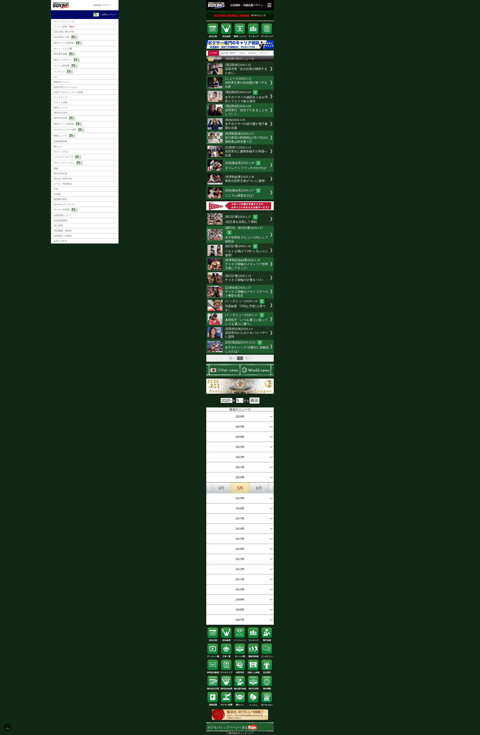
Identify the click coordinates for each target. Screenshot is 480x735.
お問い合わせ (60, 241)
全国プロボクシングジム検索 (68, 92)
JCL (56, 77)
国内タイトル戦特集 (64, 43)
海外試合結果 (60, 118)
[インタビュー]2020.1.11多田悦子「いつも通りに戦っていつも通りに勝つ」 (246, 319)
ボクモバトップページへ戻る (228, 727)
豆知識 (57, 194)
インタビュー (267, 656)
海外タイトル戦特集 (64, 124)
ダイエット (264, 53)
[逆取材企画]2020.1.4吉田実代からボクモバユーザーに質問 (246, 332)
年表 (56, 189)
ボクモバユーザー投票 (65, 129)
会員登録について (63, 215)
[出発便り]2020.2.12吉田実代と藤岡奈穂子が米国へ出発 (246, 151)
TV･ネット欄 (213, 656)
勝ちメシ (58, 146)
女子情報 (213, 53)
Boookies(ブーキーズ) (64, 204)
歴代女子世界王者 (63, 178)
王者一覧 (226, 656)
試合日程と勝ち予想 (64, 31)
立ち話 (241, 53)
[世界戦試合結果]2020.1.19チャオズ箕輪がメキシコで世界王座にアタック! (246, 264)
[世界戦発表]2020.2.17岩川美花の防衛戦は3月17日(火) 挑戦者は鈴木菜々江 (246, 137)
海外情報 (267, 689)
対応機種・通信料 (63, 230)
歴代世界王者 (60, 173)
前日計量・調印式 (228, 53)
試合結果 (226, 36)
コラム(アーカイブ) (63, 157)
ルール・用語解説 (63, 184)
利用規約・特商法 (63, 236)
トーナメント (240, 640)
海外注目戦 (253, 689)
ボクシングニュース (64, 21)
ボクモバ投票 (226, 705)
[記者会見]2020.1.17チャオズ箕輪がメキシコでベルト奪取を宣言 (246, 291)
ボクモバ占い (267, 705)
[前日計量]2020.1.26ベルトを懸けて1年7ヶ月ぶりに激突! (246, 250)
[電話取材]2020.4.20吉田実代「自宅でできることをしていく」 (246, 110)
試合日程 (213, 36)
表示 (254, 400)
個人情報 (58, 225)
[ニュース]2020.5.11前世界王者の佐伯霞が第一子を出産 (246, 82)
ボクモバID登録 (62, 209)
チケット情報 (60, 102)
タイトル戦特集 (62, 65)
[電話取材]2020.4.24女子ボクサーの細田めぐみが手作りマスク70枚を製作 (246, 96)
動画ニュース (60, 135)
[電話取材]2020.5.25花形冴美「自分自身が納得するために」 (246, 68)
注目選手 (267, 672)
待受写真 (240, 672)
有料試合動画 (213, 672)
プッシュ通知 (64, 26)
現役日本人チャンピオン (66, 87)
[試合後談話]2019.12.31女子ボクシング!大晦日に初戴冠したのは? (247, 347)
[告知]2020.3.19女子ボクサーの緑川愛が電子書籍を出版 (246, 123)
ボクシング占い (62, 151)
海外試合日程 (60, 112)
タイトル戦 (240, 656)
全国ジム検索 (254, 672)
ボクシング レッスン (64, 162)
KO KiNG (252, 53)
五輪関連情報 (60, 141)
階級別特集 (253, 656)
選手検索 (267, 640)
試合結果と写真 (62, 37)
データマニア (60, 97)
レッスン (254, 705)
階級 (56, 168)
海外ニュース (60, 107)
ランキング (59, 71)
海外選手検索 (240, 689)
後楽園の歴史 (60, 199)
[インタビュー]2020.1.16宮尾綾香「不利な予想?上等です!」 (245, 305)
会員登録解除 (60, 220)
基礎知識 (213, 705)
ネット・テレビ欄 (63, 48)
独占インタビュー (63, 59)
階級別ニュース (62, 82)
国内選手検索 (60, 54)
